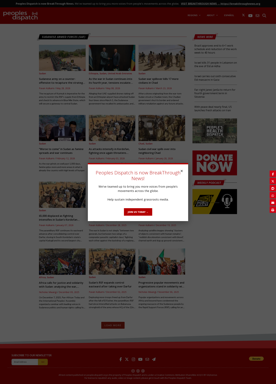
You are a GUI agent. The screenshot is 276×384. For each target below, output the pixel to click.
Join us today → (138, 211)
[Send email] (273, 202)
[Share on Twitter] (273, 181)
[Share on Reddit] (273, 188)
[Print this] (273, 209)
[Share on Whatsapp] (273, 195)
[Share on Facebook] (273, 174)
